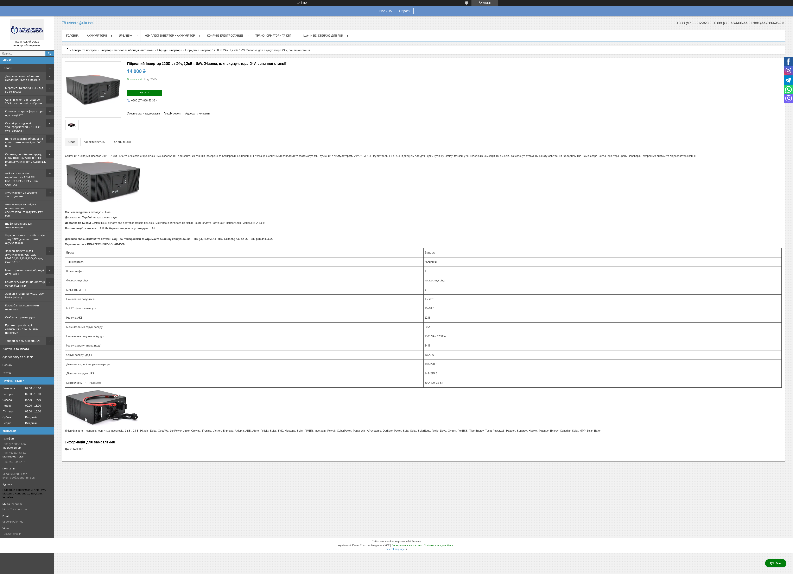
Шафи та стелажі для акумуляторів (18, 225)
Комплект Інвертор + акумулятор (170, 35)
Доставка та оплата (15, 349)
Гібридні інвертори (169, 50)
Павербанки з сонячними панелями (22, 307)
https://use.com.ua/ (14, 509)
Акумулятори (97, 35)
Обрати (404, 11)
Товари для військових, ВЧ (22, 341)
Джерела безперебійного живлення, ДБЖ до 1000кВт (22, 78)
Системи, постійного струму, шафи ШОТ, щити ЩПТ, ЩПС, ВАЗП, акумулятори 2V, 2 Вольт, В (25, 159)
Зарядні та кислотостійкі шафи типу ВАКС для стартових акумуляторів (25, 239)
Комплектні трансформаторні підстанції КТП (24, 113)
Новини (7, 365)
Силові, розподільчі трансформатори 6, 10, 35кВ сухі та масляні (23, 126)
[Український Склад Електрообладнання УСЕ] (27, 29)
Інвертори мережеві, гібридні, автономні (24, 272)
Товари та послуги (84, 50)
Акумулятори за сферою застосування (21, 194)
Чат (778, 563)
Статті (6, 373)
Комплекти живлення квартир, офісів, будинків (25, 283)
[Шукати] (49, 53)
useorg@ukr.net (12, 521)
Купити (144, 92)
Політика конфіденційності (439, 545)
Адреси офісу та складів (17, 357)
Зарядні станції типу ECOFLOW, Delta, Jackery (25, 295)
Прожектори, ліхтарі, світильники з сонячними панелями (21, 329)
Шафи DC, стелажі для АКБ (323, 35)
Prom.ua (416, 541)
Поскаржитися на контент (407, 545)
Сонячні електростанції (225, 35)
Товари (7, 68)
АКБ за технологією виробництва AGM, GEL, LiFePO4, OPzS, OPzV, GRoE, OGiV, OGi (22, 178)
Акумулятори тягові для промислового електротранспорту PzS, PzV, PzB (24, 209)
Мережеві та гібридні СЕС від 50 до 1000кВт (24, 89)
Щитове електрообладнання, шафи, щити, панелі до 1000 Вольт (24, 142)
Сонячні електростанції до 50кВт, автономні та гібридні (24, 101)
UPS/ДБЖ (125, 35)
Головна (72, 35)
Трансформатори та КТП (273, 35)
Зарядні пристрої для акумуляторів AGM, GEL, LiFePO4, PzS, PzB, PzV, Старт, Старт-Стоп (24, 256)
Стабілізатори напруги (20, 317)
